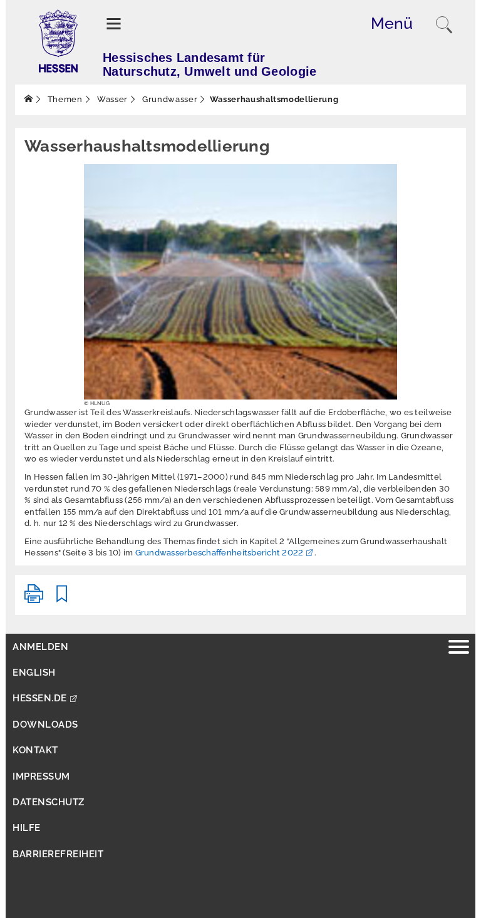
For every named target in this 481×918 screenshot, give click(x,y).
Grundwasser (168, 99)
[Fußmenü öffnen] (458, 648)
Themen (64, 99)
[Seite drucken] (33, 599)
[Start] (28, 99)
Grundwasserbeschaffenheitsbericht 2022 (219, 552)
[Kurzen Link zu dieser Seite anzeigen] (62, 599)
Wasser (111, 99)
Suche (444, 25)
